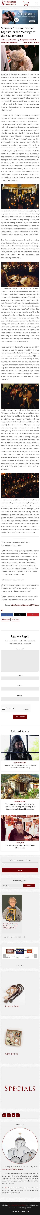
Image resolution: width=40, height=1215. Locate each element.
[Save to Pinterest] (33, 614)
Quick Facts (15, 619)
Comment (20, 649)
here (6, 1188)
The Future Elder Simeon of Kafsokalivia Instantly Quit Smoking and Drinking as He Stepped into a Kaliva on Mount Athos (20, 806)
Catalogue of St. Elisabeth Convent (12, 1169)
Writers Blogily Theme (24, 1208)
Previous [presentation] (4, 956)
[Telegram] (18, 1115)
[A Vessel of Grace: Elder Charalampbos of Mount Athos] (20, 827)
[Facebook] (9, 1115)
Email (20, 685)
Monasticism (6, 619)
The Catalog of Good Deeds (17, 1205)
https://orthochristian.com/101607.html (25, 605)
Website (20, 696)
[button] (17, 966)
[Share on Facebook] (7, 614)
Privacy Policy (25, 1211)
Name (20, 675)
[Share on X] (20, 614)
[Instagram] (4, 1115)
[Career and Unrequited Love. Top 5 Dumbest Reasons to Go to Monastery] (20, 747)
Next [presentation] (35, 956)
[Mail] (13, 1115)
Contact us (15, 1211)
